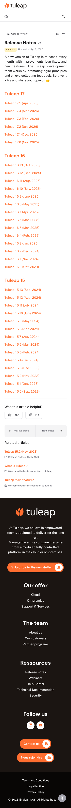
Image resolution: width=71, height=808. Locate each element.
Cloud (35, 595)
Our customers (35, 638)
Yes (16, 414)
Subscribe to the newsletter (31, 567)
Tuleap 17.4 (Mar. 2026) (22, 111)
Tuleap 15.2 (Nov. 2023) (22, 376)
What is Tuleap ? (16, 465)
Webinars (35, 678)
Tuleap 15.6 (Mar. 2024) (22, 344)
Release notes (35, 672)
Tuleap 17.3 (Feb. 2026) (22, 119)
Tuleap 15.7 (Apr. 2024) (22, 337)
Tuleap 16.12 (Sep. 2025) (23, 173)
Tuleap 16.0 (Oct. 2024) (22, 267)
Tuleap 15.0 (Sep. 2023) (22, 391)
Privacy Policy (35, 792)
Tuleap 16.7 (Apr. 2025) (22, 212)
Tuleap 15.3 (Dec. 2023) (22, 368)
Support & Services (35, 606)
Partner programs (36, 644)
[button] (20, 431)
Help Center (35, 684)
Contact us (31, 744)
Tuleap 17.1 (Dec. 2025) (21, 134)
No (37, 414)
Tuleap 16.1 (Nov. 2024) (22, 259)
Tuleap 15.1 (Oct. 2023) (21, 384)
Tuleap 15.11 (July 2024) (22, 305)
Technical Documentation (35, 690)
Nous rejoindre (31, 757)
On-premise (35, 600)
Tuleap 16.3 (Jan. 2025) (21, 243)
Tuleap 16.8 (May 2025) (22, 204)
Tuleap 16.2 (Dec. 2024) (22, 251)
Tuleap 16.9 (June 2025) (22, 196)
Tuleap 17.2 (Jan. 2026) (21, 127)
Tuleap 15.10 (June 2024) (23, 313)
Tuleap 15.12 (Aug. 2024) (23, 297)
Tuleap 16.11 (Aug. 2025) (22, 181)
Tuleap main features (19, 480)
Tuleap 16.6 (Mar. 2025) (22, 220)
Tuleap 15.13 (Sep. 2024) (23, 290)
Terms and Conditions (35, 780)
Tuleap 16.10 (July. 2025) (23, 189)
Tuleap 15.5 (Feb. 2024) (22, 352)
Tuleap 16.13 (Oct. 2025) (22, 165)
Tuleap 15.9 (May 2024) (22, 321)
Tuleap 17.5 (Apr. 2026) (21, 103)
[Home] (16, 6)
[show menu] (63, 6)
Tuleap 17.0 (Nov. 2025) (22, 142)
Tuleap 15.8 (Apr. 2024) (22, 329)
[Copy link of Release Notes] (40, 43)
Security (35, 695)
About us (35, 632)
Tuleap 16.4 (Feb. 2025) (22, 235)
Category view (19, 33)
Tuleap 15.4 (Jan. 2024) (21, 360)
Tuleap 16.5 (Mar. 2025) (22, 228)
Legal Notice (35, 786)
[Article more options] (63, 34)
